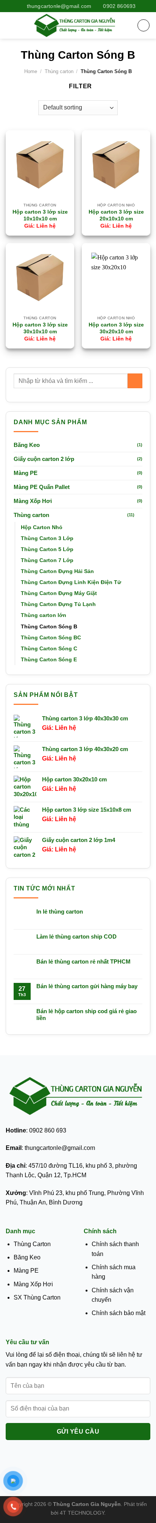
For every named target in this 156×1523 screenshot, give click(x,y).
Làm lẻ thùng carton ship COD (76, 936)
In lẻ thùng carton (59, 911)
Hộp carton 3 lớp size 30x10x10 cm (40, 328)
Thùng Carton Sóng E (49, 659)
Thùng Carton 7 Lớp (47, 560)
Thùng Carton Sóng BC (51, 637)
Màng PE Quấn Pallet (42, 487)
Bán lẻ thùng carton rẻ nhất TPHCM (83, 961)
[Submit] (135, 380)
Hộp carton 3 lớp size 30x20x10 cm (116, 328)
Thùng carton (59, 71)
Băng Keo (27, 445)
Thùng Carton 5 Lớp (47, 549)
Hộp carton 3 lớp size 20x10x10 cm (116, 215)
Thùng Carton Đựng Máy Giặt (59, 593)
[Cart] (143, 25)
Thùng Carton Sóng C (49, 648)
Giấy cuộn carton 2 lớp (44, 459)
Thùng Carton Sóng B (49, 626)
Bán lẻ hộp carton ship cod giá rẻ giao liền (86, 1014)
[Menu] (10, 25)
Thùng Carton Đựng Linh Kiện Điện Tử (71, 582)
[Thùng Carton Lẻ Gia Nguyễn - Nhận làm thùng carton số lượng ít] (75, 25)
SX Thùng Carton (37, 1297)
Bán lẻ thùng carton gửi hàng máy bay (86, 986)
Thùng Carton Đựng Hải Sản (57, 571)
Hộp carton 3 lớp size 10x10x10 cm (40, 215)
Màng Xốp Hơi (33, 501)
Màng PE (25, 473)
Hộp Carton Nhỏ (41, 527)
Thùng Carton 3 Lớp (47, 538)
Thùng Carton (32, 1244)
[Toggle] (139, 515)
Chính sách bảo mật (118, 1313)
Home (30, 71)
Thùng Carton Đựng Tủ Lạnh (58, 604)
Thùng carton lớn (43, 615)
